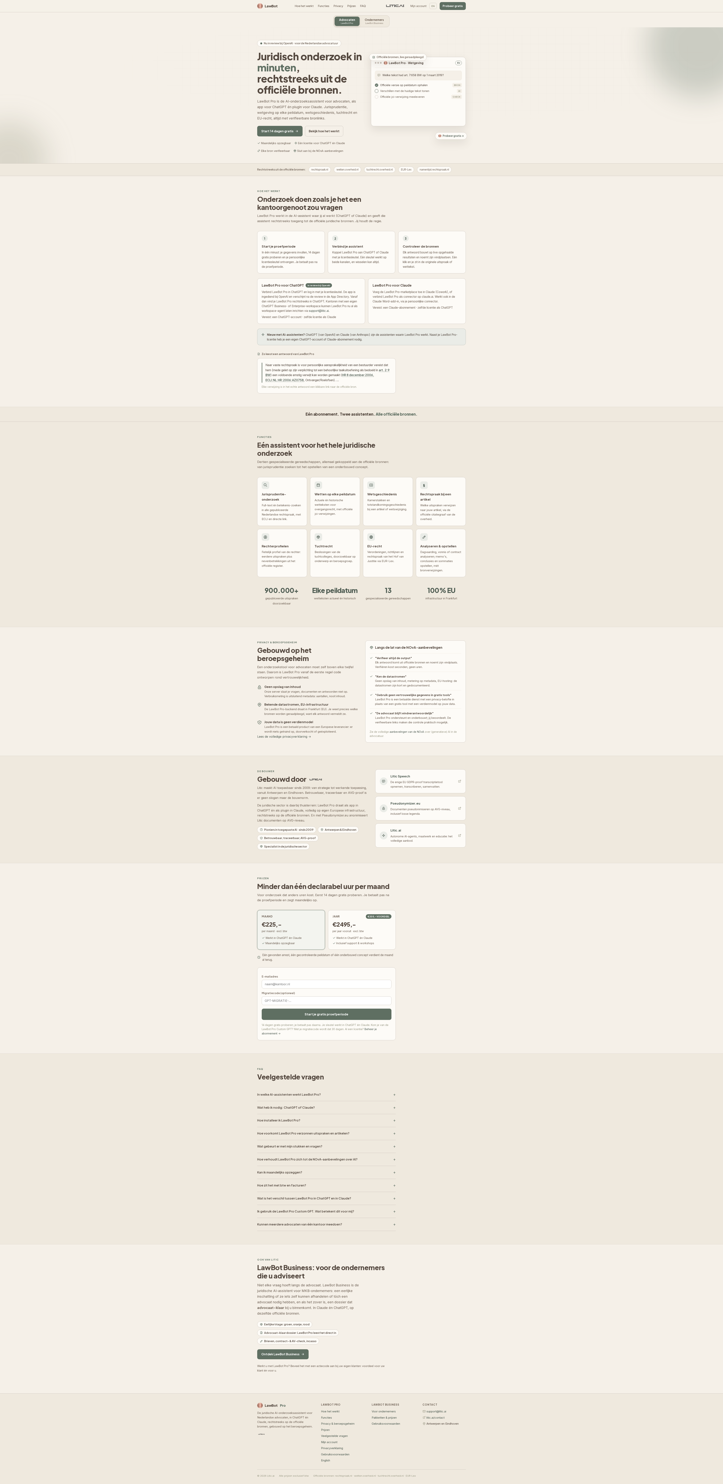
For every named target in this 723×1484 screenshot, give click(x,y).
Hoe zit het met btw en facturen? (281, 1185)
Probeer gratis (453, 6)
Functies (323, 6)
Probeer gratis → (453, 135)
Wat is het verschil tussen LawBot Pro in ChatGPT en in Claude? (304, 1198)
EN (433, 6)
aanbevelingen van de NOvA (407, 731)
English (325, 1460)
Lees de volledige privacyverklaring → (284, 736)
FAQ (363, 6)
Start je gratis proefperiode (326, 1014)
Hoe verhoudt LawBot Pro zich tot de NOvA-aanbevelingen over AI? (307, 1159)
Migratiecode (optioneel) (278, 993)
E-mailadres (270, 976)
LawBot (271, 6)
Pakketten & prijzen (384, 1417)
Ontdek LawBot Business (280, 1354)
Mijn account (418, 6)
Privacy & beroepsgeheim (338, 1423)
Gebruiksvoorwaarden (335, 1454)
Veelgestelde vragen (334, 1436)
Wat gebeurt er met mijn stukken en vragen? (289, 1146)
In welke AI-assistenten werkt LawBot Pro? (289, 1094)
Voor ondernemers (384, 1411)
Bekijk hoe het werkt (324, 131)
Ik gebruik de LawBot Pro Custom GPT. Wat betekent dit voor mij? (305, 1211)
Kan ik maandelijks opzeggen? (279, 1172)
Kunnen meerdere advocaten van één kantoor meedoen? (299, 1224)
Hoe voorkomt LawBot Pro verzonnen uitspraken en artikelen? (303, 1133)
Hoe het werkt (304, 6)
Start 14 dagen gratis (277, 131)
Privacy (338, 6)
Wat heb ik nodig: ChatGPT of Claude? (286, 1107)
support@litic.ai (319, 311)
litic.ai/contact (435, 1417)
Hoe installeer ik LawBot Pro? (278, 1120)
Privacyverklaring (332, 1448)
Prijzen (351, 6)
